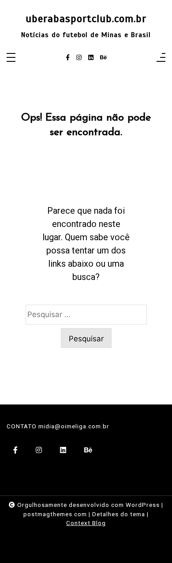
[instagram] (79, 58)
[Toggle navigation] (11, 58)
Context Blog (86, 522)
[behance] (103, 58)
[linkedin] (90, 58)
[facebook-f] (68, 58)
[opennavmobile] (161, 58)
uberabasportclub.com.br (86, 19)
